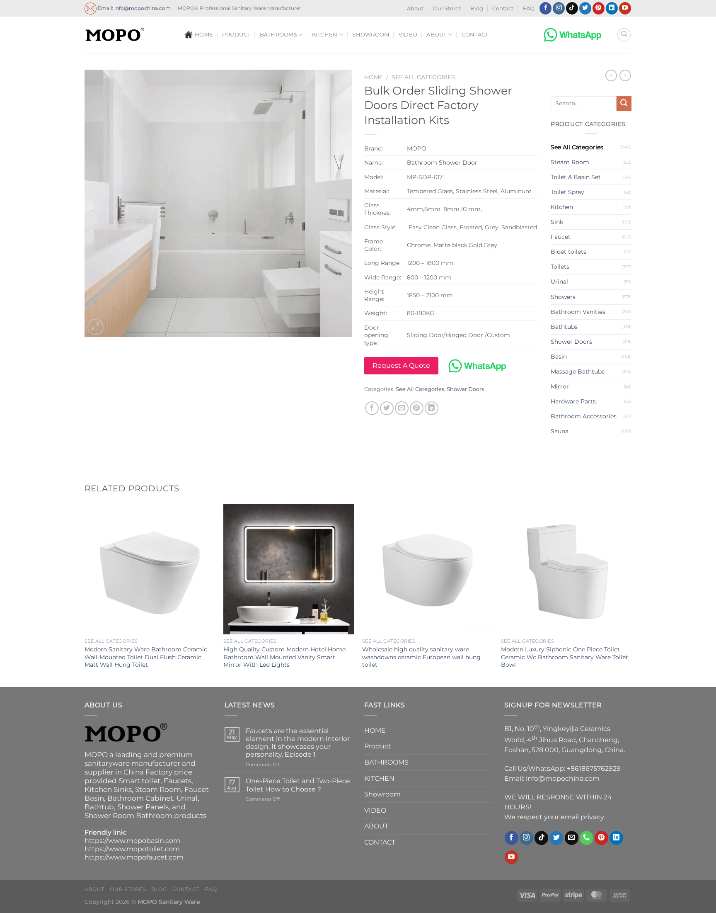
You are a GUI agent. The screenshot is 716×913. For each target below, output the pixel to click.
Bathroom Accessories (584, 416)
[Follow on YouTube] (625, 8)
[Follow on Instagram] (559, 8)
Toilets (560, 266)
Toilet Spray (567, 192)
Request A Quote (401, 365)
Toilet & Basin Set (576, 177)
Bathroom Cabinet (140, 798)
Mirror (560, 386)
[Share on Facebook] (372, 408)
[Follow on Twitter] (585, 8)
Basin (559, 356)
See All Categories (423, 77)
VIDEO (408, 35)
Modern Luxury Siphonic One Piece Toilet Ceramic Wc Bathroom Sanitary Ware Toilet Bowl (564, 657)
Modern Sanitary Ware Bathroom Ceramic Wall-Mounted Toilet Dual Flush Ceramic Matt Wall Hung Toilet (146, 657)
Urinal (559, 281)
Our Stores (447, 8)
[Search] (624, 34)
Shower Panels (143, 807)
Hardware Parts (573, 401)
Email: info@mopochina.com (134, 8)
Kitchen (562, 207)
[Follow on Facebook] (545, 8)
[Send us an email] (571, 838)
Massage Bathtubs (578, 371)
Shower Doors (465, 389)
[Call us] (586, 838)
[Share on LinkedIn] (431, 408)
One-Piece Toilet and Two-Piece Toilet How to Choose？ (298, 785)
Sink (557, 222)
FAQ (529, 8)
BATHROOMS (278, 35)
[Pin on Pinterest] (416, 408)
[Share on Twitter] (387, 408)
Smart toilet (139, 781)
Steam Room (570, 162)
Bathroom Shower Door (442, 162)
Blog (476, 8)
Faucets (177, 781)
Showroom (370, 35)
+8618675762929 (594, 768)
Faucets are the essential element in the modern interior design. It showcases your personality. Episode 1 (298, 743)
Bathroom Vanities (578, 312)
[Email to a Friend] (402, 408)
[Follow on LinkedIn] (612, 8)
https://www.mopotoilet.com (132, 849)
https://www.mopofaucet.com (134, 857)
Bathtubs (564, 326)
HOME (204, 35)
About (415, 8)
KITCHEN (325, 35)
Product (236, 35)
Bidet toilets (568, 251)
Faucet (561, 236)
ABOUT (436, 35)
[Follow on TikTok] (572, 8)
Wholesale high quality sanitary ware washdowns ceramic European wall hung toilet (421, 657)
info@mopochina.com (563, 778)
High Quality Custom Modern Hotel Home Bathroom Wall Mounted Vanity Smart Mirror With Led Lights (284, 657)
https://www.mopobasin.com (132, 841)
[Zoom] (95, 327)
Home (373, 77)
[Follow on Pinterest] (599, 8)
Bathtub (99, 807)
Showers (563, 297)
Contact (502, 8)
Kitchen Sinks (108, 789)
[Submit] (624, 103)
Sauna (559, 431)
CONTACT (475, 35)
